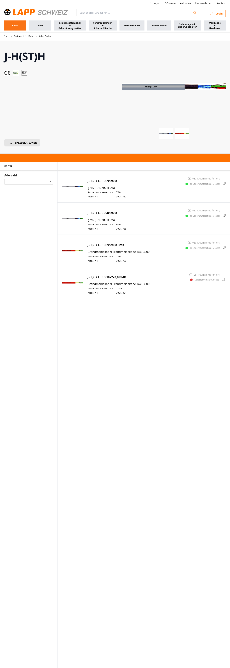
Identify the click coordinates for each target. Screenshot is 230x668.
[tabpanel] (174, 86)
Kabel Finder (45, 36)
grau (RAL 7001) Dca (101, 188)
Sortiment (19, 36)
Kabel (31, 36)
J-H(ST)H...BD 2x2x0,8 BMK (106, 245)
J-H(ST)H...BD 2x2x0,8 (102, 181)
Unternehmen (203, 3)
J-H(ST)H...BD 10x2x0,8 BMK (107, 277)
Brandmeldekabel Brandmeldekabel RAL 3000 (119, 252)
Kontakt (221, 3)
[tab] (166, 133)
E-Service (170, 3)
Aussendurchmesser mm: (100, 192)
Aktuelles (185, 3)
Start (6, 36)
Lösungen (154, 3)
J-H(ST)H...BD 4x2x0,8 (102, 213)
